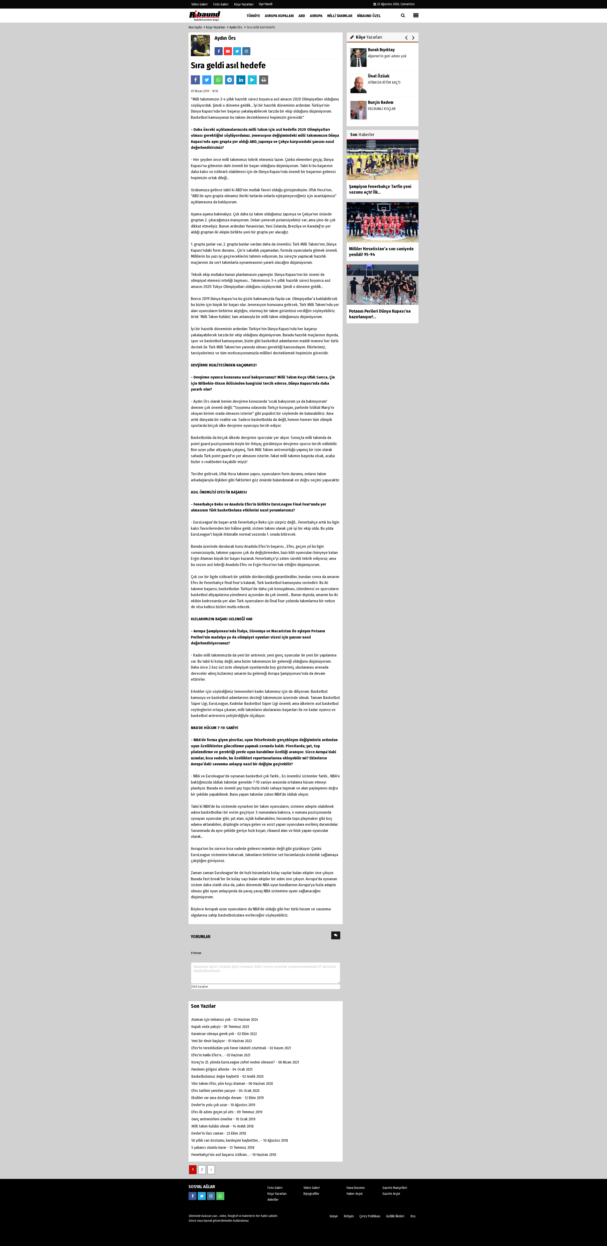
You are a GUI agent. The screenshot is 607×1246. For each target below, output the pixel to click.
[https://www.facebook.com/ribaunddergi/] (193, 1196)
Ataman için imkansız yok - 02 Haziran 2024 (224, 1019)
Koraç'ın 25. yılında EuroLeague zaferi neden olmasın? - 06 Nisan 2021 (245, 1062)
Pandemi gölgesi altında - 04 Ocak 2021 (222, 1069)
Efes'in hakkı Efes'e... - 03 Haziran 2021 (220, 1055)
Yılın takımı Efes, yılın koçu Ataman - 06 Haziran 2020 (232, 1083)
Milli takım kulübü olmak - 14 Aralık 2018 (222, 1126)
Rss (413, 1216)
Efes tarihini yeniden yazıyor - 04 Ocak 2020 (225, 1090)
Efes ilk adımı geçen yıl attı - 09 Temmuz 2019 (226, 1112)
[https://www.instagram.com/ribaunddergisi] (211, 1196)
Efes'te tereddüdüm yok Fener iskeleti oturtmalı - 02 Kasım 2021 (241, 1048)
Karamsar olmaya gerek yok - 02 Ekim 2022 (224, 1033)
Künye (334, 1216)
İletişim (349, 1216)
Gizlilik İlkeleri (395, 1216)
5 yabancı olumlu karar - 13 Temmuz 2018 (222, 1147)
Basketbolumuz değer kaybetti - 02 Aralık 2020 (227, 1076)
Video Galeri (312, 1188)
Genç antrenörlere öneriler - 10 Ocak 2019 (223, 1119)
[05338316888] (220, 1196)
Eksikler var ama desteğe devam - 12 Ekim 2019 (227, 1097)
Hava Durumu (356, 1188)
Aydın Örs (236, 27)
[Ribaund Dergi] (212, 16)
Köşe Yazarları (215, 27)
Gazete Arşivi (391, 1194)
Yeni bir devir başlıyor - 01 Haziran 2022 (221, 1041)
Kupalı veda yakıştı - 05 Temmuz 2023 (220, 1026)
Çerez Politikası (369, 1216)
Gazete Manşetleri (394, 1188)
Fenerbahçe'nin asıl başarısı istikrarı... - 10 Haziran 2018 (233, 1154)
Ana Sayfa (195, 27)
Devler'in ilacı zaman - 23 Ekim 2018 (218, 1133)
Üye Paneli (265, 4)
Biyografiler (311, 1194)
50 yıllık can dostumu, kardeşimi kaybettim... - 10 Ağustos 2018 (239, 1140)
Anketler (273, 1200)
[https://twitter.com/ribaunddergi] (202, 1196)
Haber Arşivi (355, 1194)
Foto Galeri (274, 1188)
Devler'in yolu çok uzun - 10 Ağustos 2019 (223, 1105)
